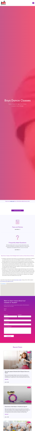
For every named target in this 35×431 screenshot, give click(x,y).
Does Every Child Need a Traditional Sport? (16, 406)
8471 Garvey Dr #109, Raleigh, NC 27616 (6, 281)
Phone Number (6, 322)
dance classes (16, 279)
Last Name (20, 314)
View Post (6, 379)
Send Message (9, 336)
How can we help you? (8, 326)
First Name (6, 314)
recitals (20, 279)
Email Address (6, 318)
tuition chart (12, 201)
